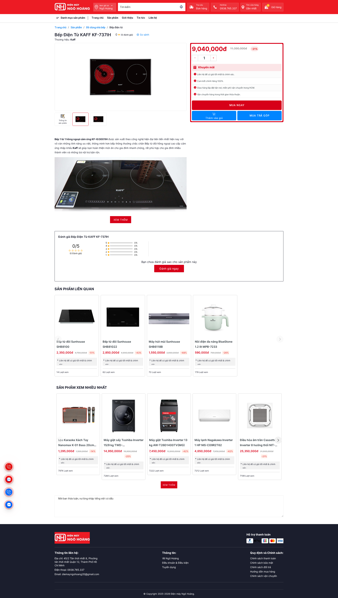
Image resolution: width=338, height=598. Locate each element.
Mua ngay (236, 105)
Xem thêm (169, 485)
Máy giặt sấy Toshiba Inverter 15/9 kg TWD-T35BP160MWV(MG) (123, 445)
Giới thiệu (127, 17)
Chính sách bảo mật (261, 562)
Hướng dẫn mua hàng (262, 571)
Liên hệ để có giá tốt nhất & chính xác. (215, 74)
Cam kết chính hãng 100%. (210, 81)
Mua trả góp (260, 115)
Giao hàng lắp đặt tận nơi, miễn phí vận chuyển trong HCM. (226, 87)
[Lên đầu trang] (327, 573)
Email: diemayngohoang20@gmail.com (77, 574)
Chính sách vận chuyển (263, 575)
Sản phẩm (112, 17)
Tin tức (141, 17)
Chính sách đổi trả (260, 567)
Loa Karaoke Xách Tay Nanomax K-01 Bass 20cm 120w (76, 445)
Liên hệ (153, 17)
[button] (278, 440)
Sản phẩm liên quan (74, 289)
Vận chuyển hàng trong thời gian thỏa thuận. (218, 94)
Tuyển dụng (169, 567)
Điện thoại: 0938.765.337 (69, 569)
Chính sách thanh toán (263, 558)
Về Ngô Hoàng (170, 558)
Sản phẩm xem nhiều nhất (81, 387)
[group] (120, 77)
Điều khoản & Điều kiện (175, 562)
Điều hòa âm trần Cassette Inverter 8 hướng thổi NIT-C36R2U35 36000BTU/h (258, 445)
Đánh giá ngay (169, 268)
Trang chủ (98, 17)
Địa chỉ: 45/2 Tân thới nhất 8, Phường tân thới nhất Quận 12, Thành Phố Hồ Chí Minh (76, 562)
